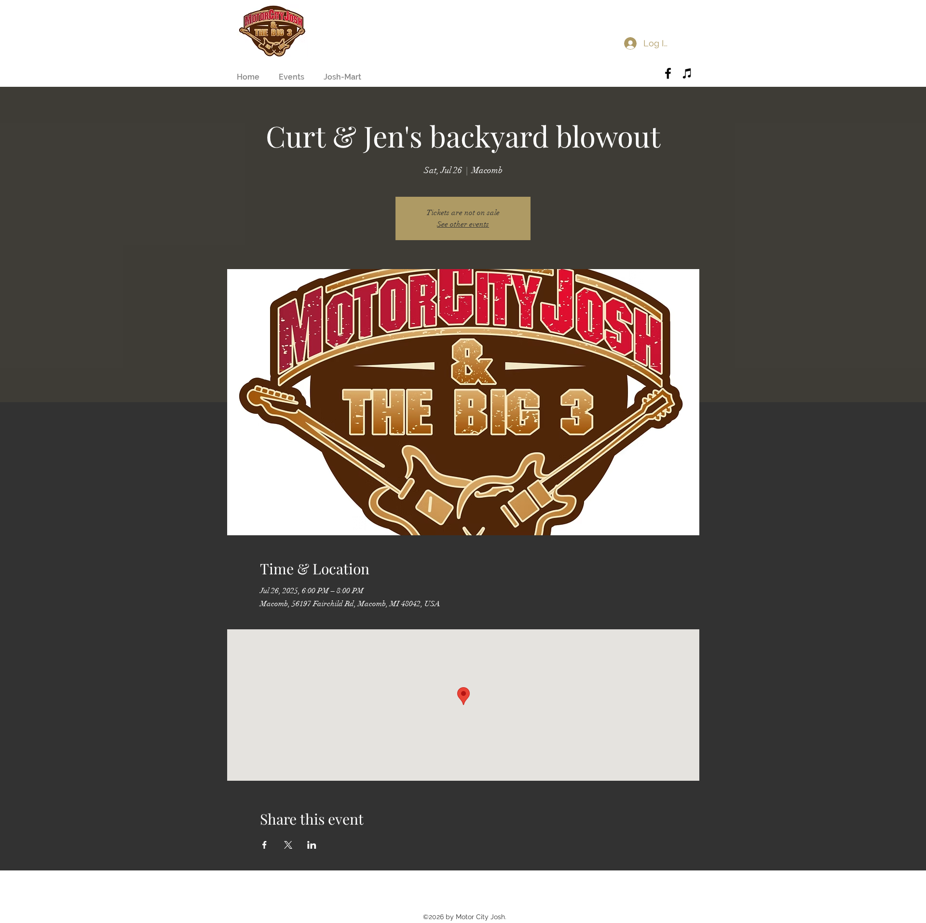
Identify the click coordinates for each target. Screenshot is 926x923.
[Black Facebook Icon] (668, 73)
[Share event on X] (288, 845)
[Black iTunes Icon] (687, 73)
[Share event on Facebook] (264, 845)
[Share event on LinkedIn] (311, 845)
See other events (463, 224)
